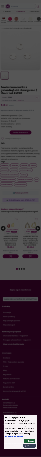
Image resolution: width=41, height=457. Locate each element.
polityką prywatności (14, 436)
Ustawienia (30, 446)
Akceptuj (30, 441)
